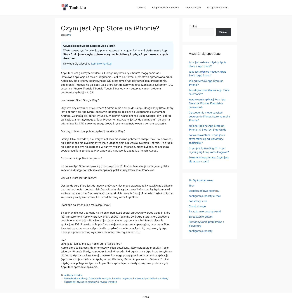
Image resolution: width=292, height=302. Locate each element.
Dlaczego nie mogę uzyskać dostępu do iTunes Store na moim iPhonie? (209, 116)
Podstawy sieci (198, 201)
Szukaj (193, 26)
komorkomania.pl (101, 63)
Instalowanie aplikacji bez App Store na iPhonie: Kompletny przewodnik (207, 103)
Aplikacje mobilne (73, 275)
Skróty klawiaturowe (201, 180)
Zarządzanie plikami (217, 7)
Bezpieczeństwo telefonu (165, 7)
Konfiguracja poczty (200, 230)
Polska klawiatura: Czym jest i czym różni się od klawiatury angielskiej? (207, 139)
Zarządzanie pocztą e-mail (205, 211)
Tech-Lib (77, 7)
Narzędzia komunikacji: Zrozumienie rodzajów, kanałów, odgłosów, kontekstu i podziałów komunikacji (116, 278)
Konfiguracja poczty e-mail (205, 195)
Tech (192, 185)
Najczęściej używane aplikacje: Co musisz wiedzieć (90, 281)
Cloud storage (193, 7)
